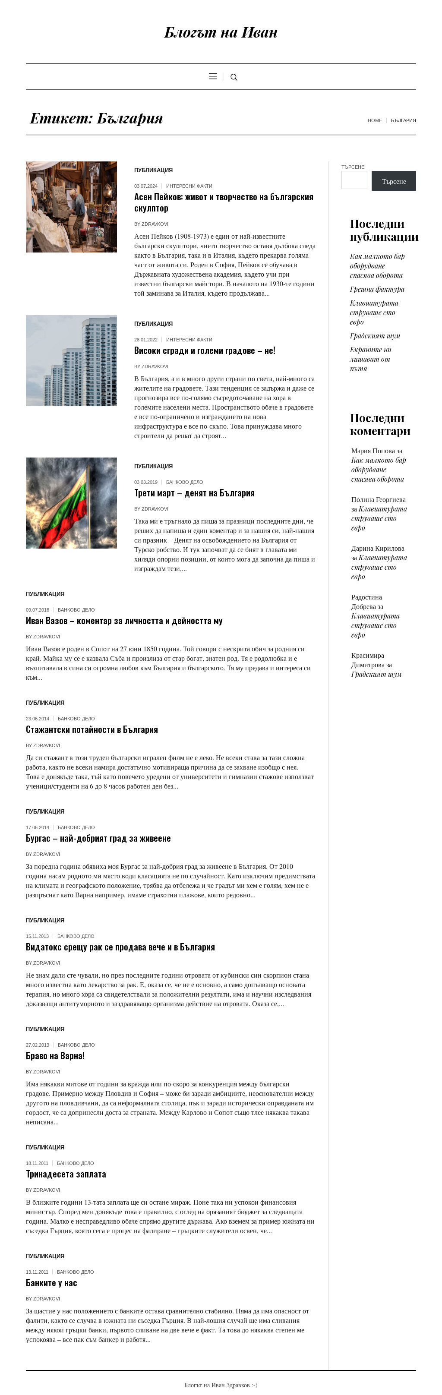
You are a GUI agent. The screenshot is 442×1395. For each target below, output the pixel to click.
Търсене (352, 167)
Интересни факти (189, 186)
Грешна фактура (377, 289)
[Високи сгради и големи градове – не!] (71, 360)
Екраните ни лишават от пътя (370, 359)
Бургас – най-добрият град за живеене (98, 837)
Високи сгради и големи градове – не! (204, 350)
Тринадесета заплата (66, 1173)
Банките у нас (51, 1282)
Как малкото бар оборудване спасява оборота (377, 266)
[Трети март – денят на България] (71, 503)
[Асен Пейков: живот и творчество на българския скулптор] (71, 206)
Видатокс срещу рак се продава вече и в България (120, 946)
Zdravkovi (155, 224)
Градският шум (375, 335)
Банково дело (184, 482)
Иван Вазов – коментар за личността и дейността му (124, 620)
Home (375, 120)
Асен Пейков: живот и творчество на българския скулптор (223, 201)
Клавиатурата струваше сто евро (374, 312)
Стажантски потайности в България (92, 728)
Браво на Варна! (55, 1055)
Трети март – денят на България (194, 492)
